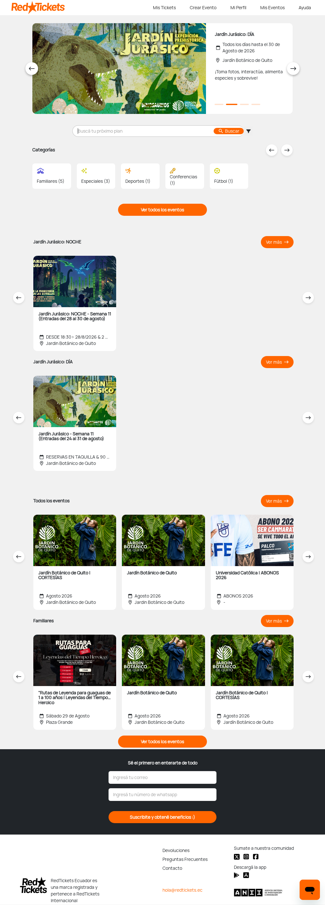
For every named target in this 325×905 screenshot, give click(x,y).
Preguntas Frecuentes (185, 859)
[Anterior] (31, 68)
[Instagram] (246, 856)
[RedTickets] (33, 885)
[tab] (219, 104)
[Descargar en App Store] (236, 875)
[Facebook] (256, 856)
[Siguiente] (293, 68)
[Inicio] (80, 7)
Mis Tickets (164, 7)
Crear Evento (203, 7)
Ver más (274, 242)
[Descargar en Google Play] (246, 875)
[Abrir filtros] (248, 131)
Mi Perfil (238, 7)
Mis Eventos (272, 7)
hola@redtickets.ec (182, 890)
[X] (237, 857)
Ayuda (305, 7)
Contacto (172, 868)
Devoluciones (175, 850)
